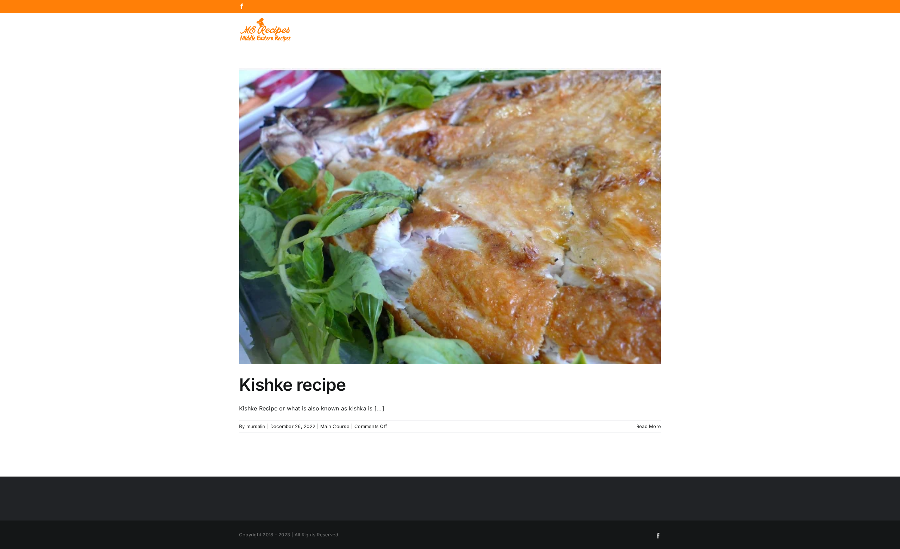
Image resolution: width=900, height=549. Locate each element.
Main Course (334, 426)
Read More (648, 426)
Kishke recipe (292, 384)
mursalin (255, 426)
